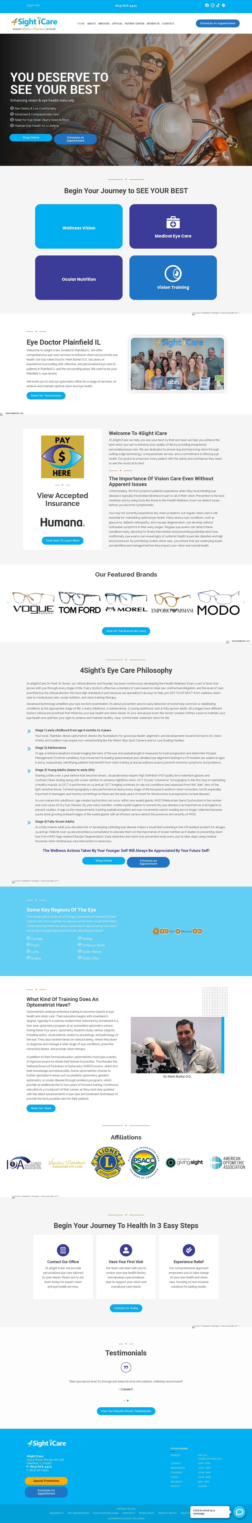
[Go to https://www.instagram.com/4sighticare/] (212, 5)
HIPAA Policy (128, 1513)
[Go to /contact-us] (63, 1267)
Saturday (176, 1481)
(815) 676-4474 (126, 5)
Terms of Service (167, 1513)
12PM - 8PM (204, 1463)
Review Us (153, 23)
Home (81, 23)
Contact (168, 23)
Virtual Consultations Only (210, 1457)
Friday (175, 1477)
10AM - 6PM (204, 1468)
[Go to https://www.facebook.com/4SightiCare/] (207, 5)
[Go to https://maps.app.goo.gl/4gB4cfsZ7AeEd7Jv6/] (223, 5)
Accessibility (57, 1513)
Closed (202, 1486)
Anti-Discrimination (78, 1513)
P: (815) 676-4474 (39, 1466)
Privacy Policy (146, 1513)
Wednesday (178, 1468)
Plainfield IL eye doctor (42, 373)
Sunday (175, 1486)
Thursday (177, 1472)
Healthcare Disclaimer (105, 1513)
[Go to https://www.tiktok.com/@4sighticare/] (218, 5)
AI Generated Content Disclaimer (126, 1518)
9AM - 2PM (203, 1481)
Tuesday (176, 1463)
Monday (176, 1455)
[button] (46, 395)
